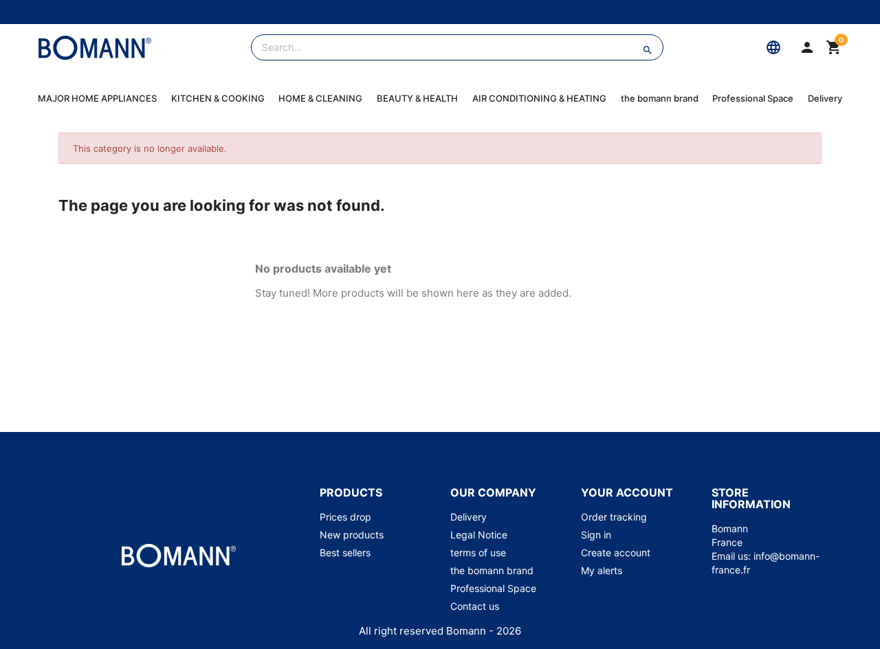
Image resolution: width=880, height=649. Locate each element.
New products (352, 534)
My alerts (601, 570)
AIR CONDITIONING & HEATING (539, 98)
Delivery (825, 98)
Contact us (474, 606)
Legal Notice (478, 534)
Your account (627, 492)
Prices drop (345, 517)
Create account (615, 552)
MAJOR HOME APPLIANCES (97, 98)
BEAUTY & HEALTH (417, 98)
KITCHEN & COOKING (218, 98)
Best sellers (345, 552)
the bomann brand (659, 98)
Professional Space (752, 98)
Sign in (596, 534)
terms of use (478, 552)
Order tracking (614, 517)
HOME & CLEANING (320, 98)
